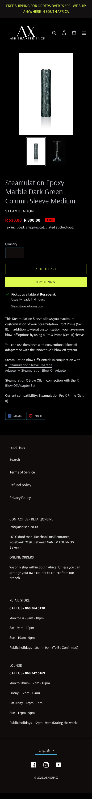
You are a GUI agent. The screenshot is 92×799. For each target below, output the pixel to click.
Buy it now (45, 281)
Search (14, 459)
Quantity (11, 244)
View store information (27, 306)
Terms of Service (22, 472)
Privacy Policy (20, 497)
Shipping (32, 227)
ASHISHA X (51, 778)
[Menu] (84, 32)
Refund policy (20, 484)
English (44, 750)
